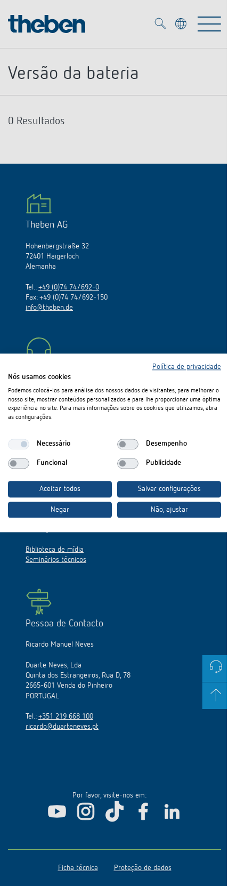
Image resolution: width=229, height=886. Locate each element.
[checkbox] (18, 444)
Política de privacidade (186, 366)
